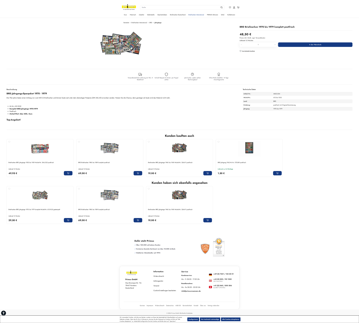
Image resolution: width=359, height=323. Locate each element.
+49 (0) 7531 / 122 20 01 (223, 274)
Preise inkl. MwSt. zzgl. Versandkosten (252, 38)
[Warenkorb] (238, 7)
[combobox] (180, 7)
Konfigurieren (193, 319)
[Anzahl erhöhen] (275, 44)
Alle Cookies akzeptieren (230, 319)
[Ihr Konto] (234, 7)
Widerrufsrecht (158, 276)
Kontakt (196, 305)
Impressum (150, 305)
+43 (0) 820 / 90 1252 (222, 279)
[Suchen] (221, 7)
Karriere (142, 305)
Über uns (203, 305)
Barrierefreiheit (187, 305)
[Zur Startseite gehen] (129, 7)
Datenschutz (170, 305)
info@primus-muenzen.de (191, 291)
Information (158, 272)
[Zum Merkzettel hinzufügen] (9, 142)
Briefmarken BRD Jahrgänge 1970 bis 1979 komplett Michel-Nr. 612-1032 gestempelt (34, 209)
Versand (156, 286)
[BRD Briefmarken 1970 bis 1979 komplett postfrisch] (121, 45)
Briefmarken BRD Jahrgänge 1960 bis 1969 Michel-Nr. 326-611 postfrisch (170, 163)
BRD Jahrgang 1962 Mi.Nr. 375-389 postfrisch (232, 163)
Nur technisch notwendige (210, 319)
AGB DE (178, 305)
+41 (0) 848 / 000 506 (222, 285)
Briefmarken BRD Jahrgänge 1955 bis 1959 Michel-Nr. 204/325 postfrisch (31, 163)
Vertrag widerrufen (213, 305)
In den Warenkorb (315, 45)
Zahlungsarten (158, 281)
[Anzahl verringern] (241, 44)
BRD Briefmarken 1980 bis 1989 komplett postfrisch (94, 163)
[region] (122, 45)
